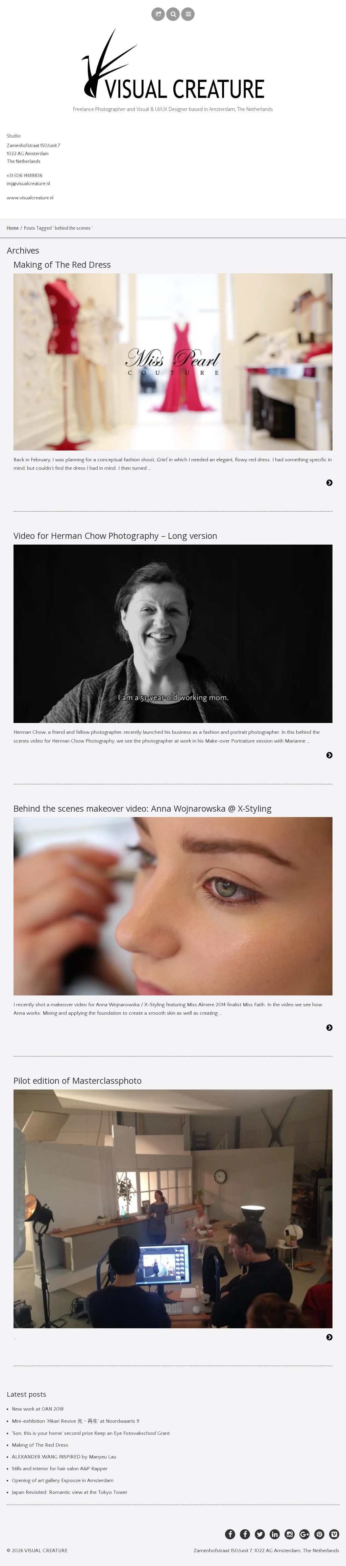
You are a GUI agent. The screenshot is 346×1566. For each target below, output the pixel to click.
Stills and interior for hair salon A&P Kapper (59, 1469)
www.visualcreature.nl (30, 198)
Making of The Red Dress (62, 264)
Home (13, 228)
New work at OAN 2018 (38, 1409)
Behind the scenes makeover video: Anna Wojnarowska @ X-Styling (143, 808)
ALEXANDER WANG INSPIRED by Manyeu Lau (64, 1457)
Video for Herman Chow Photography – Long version (115, 535)
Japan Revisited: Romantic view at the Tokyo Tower (69, 1492)
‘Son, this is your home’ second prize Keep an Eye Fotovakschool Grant (91, 1433)
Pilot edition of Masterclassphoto (78, 1080)
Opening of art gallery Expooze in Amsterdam (63, 1480)
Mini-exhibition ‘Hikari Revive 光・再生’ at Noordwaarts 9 (75, 1421)
